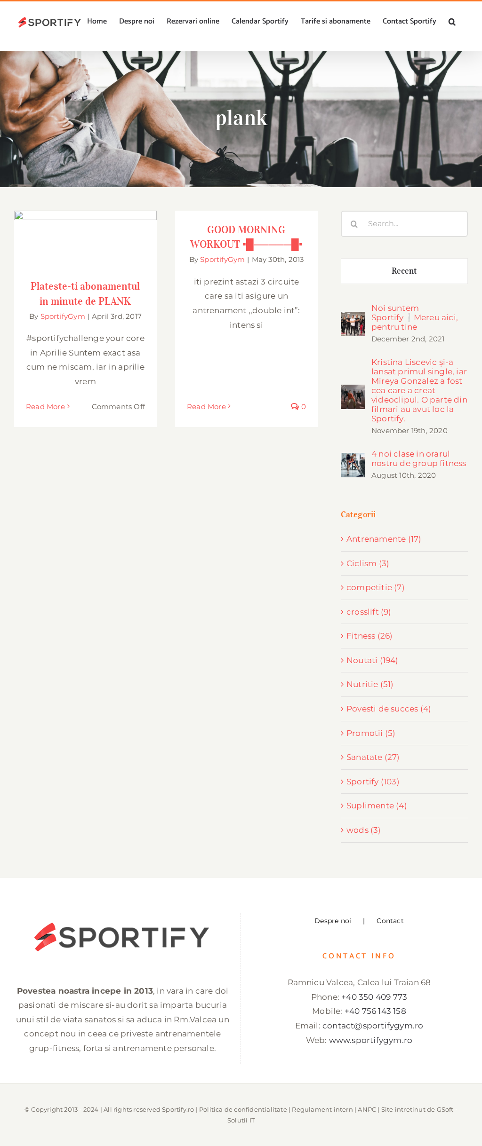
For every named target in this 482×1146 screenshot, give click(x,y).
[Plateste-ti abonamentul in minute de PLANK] (85, 239)
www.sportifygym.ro (371, 1040)
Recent (405, 271)
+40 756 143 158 (375, 1011)
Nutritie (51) (370, 684)
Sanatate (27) (373, 757)
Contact (390, 921)
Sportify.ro (178, 1109)
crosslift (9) (369, 611)
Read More (45, 406)
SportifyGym (62, 316)
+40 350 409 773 (374, 997)
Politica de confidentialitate (243, 1109)
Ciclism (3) (367, 563)
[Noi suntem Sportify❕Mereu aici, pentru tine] (353, 319)
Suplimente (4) (376, 805)
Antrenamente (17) (383, 539)
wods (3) (363, 830)
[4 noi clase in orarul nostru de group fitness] (353, 460)
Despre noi (332, 921)
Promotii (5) (370, 733)
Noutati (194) (372, 660)
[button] (452, 21)
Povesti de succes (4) (388, 708)
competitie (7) (375, 587)
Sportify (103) (373, 781)
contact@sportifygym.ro (372, 1025)
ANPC (367, 1109)
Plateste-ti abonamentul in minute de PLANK (85, 224)
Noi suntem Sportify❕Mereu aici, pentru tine (414, 317)
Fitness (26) (369, 635)
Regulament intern (322, 1109)
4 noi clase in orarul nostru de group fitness (418, 458)
